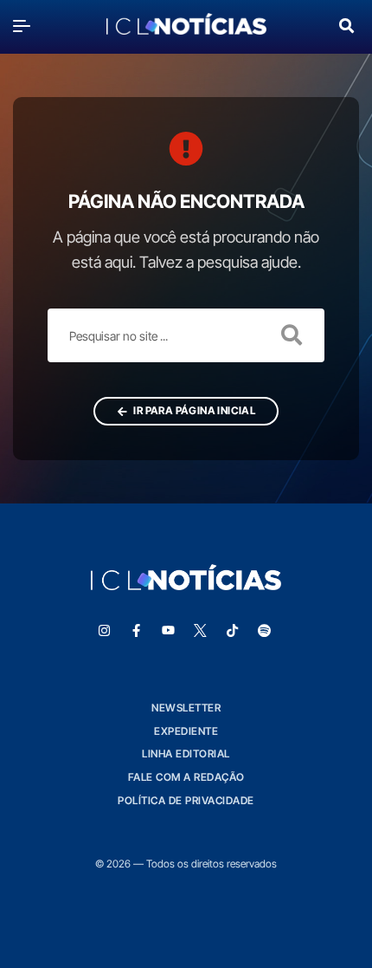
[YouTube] (168, 631)
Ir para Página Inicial (193, 410)
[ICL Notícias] (186, 25)
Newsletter (186, 707)
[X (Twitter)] (200, 631)
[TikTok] (232, 631)
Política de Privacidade (186, 800)
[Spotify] (264, 631)
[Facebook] (136, 631)
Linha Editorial (186, 753)
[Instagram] (104, 631)
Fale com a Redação (186, 776)
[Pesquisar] (346, 23)
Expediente (186, 730)
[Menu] (26, 25)
